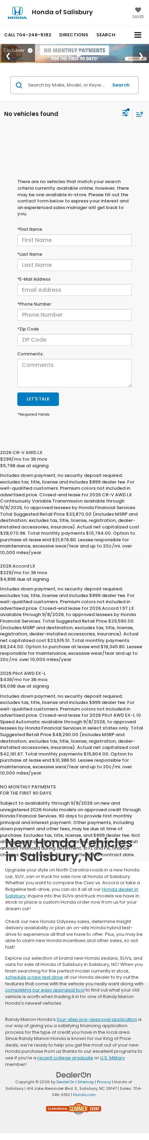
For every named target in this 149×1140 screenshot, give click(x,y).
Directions (73, 34)
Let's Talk (38, 399)
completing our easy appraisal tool (45, 990)
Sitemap (86, 1082)
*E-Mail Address (34, 279)
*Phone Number (34, 304)
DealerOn (65, 1082)
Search (121, 85)
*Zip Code (28, 329)
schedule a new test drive (34, 977)
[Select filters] (125, 114)
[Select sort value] (137, 114)
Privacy (104, 1082)
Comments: (30, 354)
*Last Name (29, 254)
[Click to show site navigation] (138, 35)
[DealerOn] (73, 1074)
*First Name (29, 229)
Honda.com (84, 1094)
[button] (27, 35)
